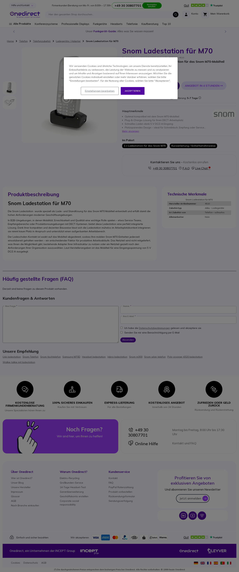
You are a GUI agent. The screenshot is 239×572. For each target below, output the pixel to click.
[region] (121, 78)
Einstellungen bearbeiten (100, 90)
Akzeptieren (132, 90)
